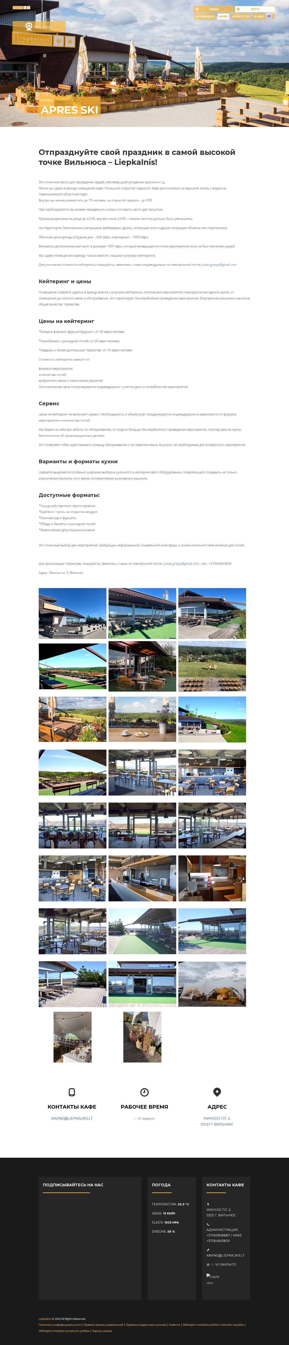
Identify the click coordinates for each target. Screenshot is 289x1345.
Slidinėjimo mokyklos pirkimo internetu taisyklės (213, 1325)
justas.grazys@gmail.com (219, 264)
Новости (174, 1325)
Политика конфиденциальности (60, 1325)
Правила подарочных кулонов (146, 1325)
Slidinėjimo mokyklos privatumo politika (64, 1331)
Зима (214, 9)
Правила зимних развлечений (103, 1325)
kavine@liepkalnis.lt (72, 1118)
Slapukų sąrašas (102, 1331)
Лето (255, 9)
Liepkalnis (45, 1319)
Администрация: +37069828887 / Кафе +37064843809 (224, 1235)
